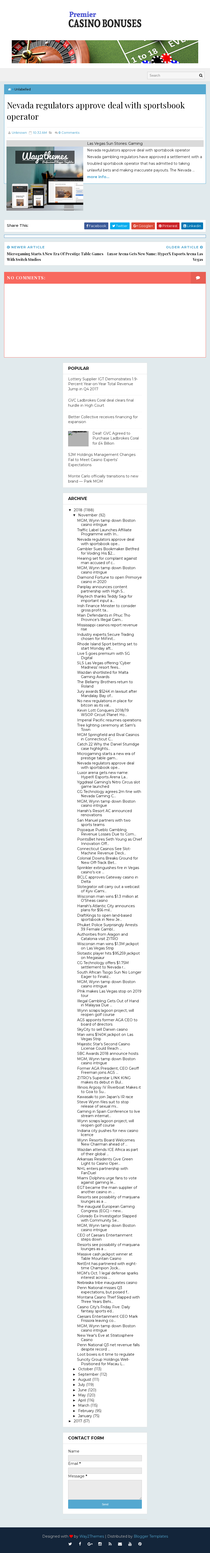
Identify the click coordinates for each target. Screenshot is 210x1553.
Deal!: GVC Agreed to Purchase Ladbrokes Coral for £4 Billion (115, 438)
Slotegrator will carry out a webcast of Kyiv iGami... (108, 888)
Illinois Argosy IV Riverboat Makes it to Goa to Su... (109, 1089)
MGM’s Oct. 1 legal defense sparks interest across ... (107, 1275)
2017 (78, 1421)
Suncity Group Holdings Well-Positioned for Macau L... (103, 1361)
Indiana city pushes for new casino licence (107, 1132)
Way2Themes (91, 1536)
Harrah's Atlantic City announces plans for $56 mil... (106, 908)
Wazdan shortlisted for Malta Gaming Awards (102, 674)
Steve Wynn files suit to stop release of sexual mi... (103, 1104)
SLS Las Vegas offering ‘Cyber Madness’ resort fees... (104, 665)
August (85, 1379)
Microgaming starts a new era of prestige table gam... (106, 755)
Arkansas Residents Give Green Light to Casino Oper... (105, 1161)
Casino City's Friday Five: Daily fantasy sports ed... (103, 1309)
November (88, 515)
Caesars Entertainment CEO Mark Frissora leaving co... (107, 1318)
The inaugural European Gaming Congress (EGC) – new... (106, 1208)
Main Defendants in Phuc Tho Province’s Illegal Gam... (103, 617)
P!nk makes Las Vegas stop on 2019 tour (109, 993)
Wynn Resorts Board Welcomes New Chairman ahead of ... (106, 1142)
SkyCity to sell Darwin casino (102, 1029)
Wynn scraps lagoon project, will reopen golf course (105, 1012)
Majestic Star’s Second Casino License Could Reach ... (103, 1046)
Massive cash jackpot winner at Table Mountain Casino (104, 1256)
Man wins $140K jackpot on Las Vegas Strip (105, 1036)
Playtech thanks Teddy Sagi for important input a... (104, 598)
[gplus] (90, 1544)
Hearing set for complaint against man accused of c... (107, 560)
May (82, 1395)
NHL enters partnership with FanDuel (102, 1170)
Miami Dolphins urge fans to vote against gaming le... (107, 1180)
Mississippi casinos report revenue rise (107, 627)
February (86, 1410)
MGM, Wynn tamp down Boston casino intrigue (106, 522)
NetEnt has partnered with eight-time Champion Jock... (107, 1265)
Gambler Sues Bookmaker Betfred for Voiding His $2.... (108, 551)
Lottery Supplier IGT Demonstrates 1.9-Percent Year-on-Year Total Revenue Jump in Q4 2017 (103, 384)
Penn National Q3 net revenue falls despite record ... (108, 1347)
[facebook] (80, 1544)
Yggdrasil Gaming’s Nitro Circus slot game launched (108, 784)
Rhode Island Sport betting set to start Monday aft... (107, 646)
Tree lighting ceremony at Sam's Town (106, 727)
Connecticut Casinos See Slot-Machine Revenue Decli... (104, 850)
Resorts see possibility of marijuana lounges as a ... (108, 1199)
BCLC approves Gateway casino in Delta (107, 879)
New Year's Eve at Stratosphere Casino (105, 1337)
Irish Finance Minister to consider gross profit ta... (106, 608)
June (83, 1390)
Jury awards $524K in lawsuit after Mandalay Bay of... (107, 693)
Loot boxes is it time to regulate (105, 1354)
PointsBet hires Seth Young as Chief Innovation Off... (109, 841)
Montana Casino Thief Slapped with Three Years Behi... (108, 1299)
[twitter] (70, 1544)
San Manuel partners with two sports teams (104, 822)
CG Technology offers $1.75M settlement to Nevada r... (103, 965)
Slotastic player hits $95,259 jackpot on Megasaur (108, 955)
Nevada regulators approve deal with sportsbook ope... (105, 541)
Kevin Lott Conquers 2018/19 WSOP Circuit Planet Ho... (103, 712)
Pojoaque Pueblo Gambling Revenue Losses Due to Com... (106, 831)
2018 (78, 510)
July (82, 1384)
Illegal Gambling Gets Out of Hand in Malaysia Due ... (108, 1003)
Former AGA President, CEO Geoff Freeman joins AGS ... (108, 1070)
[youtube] (130, 1544)
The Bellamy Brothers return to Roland (105, 684)
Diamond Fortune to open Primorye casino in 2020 (109, 579)
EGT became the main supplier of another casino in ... (107, 1189)
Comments (68, 133)
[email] (120, 1544)
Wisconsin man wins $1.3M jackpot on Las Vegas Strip (108, 946)
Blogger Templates (151, 1536)
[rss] (110, 1544)
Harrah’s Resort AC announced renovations (104, 813)
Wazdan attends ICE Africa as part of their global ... (107, 1151)
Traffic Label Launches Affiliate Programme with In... (104, 532)
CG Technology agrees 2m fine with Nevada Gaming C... (109, 793)
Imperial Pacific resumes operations (109, 720)
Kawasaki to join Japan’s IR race (105, 1097)
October (86, 1369)
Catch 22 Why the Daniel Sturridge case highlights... (108, 746)
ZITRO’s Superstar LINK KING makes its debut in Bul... (104, 1080)
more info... (98, 177)
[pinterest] (140, 1544)
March (84, 1405)
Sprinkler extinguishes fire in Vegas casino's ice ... (108, 869)
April (82, 1400)
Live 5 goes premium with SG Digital (103, 655)
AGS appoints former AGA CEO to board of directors (107, 1022)
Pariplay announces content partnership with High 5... (102, 589)
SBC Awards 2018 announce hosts (107, 1053)
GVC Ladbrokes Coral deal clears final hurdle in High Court (101, 403)
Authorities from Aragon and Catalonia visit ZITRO (102, 936)
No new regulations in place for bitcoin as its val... (105, 703)
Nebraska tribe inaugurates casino (107, 1282)
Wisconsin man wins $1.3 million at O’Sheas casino (107, 898)
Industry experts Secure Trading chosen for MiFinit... (105, 636)
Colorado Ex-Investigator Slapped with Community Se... (106, 1218)
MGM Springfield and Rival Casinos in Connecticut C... (108, 736)
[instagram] (100, 1544)
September (89, 1374)
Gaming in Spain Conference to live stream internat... (108, 1113)
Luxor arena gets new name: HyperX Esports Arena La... (102, 774)
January (85, 1416)
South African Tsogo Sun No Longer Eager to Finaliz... (109, 974)
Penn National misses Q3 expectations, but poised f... (103, 1289)
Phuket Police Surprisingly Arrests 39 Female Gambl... (107, 927)
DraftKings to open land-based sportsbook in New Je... (104, 917)
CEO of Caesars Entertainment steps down (104, 1237)
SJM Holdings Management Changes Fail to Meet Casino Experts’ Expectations (101, 459)
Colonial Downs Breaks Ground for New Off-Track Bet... (107, 860)
